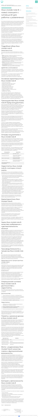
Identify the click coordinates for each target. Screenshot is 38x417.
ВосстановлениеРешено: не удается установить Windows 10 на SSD (31, 14)
